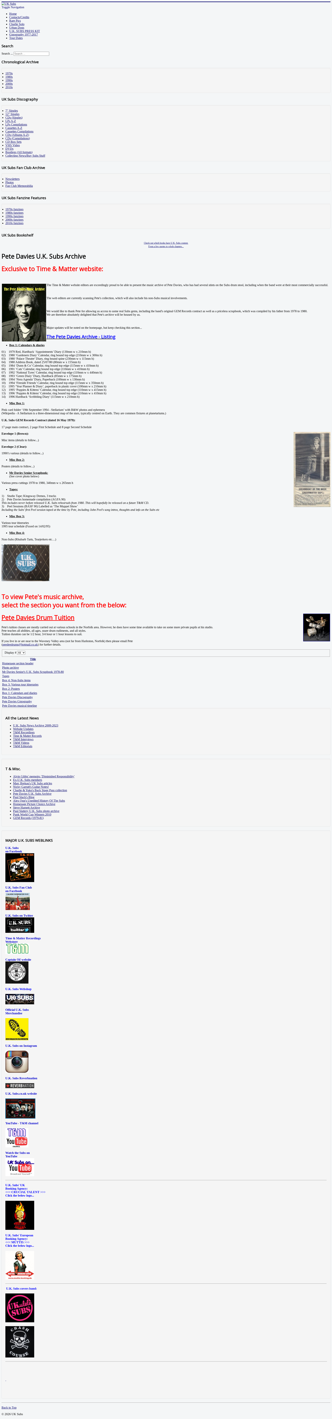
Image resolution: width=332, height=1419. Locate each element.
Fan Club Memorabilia (19, 185)
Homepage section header (17, 663)
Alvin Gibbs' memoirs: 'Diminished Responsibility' (44, 776)
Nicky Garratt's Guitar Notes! (31, 786)
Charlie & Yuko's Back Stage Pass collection (40, 790)
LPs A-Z (10, 121)
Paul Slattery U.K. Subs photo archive (36, 811)
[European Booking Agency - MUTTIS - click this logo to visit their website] (19, 1278)
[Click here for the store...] (19, 1003)
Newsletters (12, 179)
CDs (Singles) (13, 117)
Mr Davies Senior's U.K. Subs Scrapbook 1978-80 (33, 671)
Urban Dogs (16, 27)
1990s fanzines (14, 216)
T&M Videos (21, 742)
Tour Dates (16, 38)
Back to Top (9, 1407)
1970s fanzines (14, 209)
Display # (11, 652)
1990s (9, 80)
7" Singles (11, 110)
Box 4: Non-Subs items (16, 680)
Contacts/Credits (19, 17)
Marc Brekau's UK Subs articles (32, 783)
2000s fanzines (14, 219)
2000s (9, 83)
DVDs (9, 148)
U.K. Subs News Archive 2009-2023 (35, 725)
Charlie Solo (16, 24)
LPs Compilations (16, 124)
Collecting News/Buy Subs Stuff (25, 155)
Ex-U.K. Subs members (27, 779)
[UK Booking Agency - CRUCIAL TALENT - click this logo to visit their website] (19, 1228)
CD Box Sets (13, 141)
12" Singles (12, 114)
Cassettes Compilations (19, 131)
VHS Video (12, 145)
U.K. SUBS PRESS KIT (24, 31)
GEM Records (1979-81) (28, 818)
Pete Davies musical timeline (19, 705)
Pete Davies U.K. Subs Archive (32, 793)
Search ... (7, 53)
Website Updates (23, 729)
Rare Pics (15, 20)
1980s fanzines (14, 212)
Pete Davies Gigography (17, 701)
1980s (9, 76)
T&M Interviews (23, 739)
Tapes (5, 676)
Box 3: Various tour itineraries (20, 684)
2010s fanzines (14, 223)
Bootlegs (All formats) (18, 152)
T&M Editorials (22, 746)
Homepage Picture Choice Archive (34, 804)
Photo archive (10, 667)
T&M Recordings (24, 732)
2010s (9, 87)
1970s (9, 73)
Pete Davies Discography (17, 697)
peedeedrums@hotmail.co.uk (20, 644)
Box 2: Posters (11, 688)
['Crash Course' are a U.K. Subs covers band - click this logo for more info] (19, 1356)
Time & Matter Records (27, 735)
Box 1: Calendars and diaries (19, 693)
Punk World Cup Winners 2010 (32, 814)
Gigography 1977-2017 (23, 34)
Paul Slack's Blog (23, 797)
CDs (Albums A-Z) (17, 134)
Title (33, 659)
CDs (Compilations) (17, 138)
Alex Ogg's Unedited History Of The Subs (39, 800)
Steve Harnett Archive (26, 807)
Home (13, 13)
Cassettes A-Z (13, 128)
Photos (9, 182)
